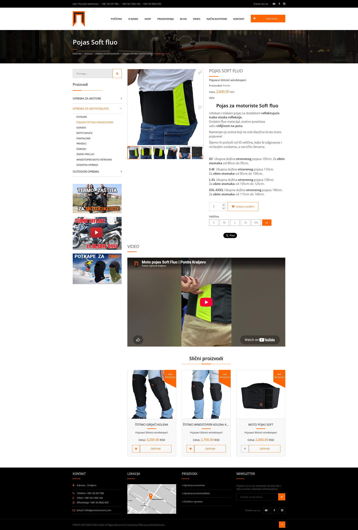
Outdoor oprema (86, 171)
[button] (200, 73)
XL (245, 222)
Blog (183, 19)
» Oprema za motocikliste (196, 493)
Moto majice (84, 133)
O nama (133, 19)
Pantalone (83, 138)
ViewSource (158, 524)
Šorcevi (81, 149)
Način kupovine (217, 19)
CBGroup (142, 524)
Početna (116, 19)
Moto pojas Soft (260, 424)
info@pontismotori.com (97, 510)
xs (267, 222)
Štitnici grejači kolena (151, 424)
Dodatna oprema (87, 164)
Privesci (81, 143)
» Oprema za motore (193, 485)
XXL (256, 222)
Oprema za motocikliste (107, 53)
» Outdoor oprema (192, 501)
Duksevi (81, 127)
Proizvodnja (165, 19)
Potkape (81, 117)
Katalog (88, 53)
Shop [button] (148, 19)
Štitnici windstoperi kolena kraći (207, 424)
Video (196, 19)
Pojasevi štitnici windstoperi (137, 53)
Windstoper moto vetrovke (94, 159)
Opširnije (156, 448)
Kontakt (238, 19)
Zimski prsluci (85, 154)
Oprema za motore (87, 98)
